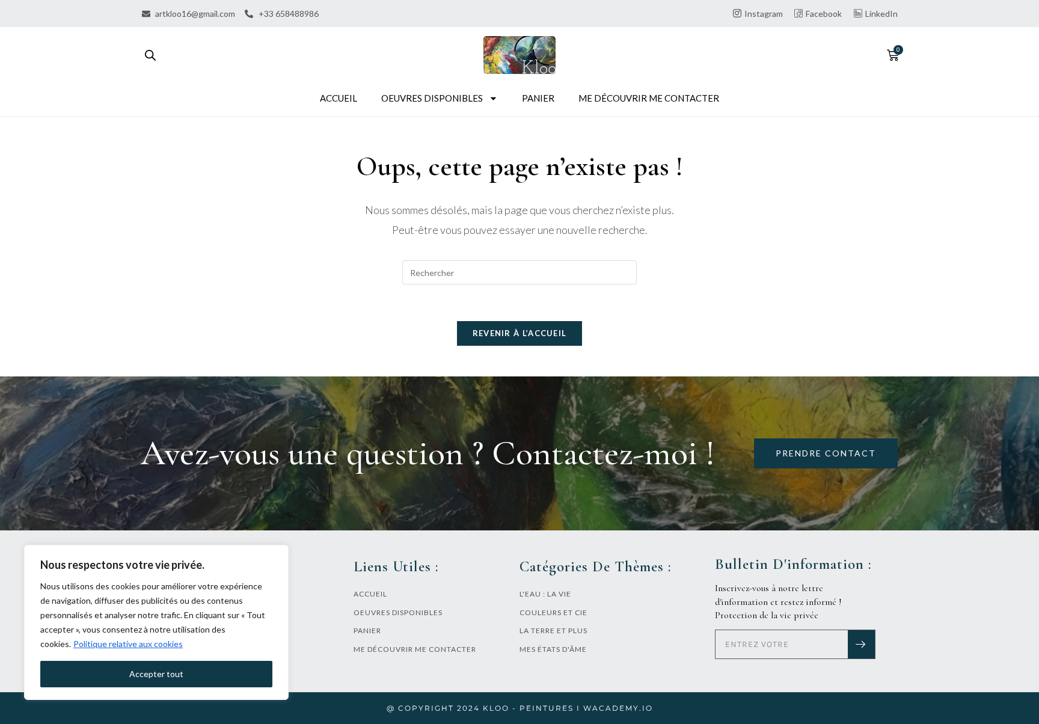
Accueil (338, 98)
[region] (156, 622)
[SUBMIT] (861, 644)
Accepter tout (156, 674)
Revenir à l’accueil (520, 333)
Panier (538, 98)
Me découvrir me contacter (648, 98)
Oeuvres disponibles (432, 98)
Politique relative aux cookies (128, 644)
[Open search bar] (150, 55)
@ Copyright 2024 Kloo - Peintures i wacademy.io (520, 708)
